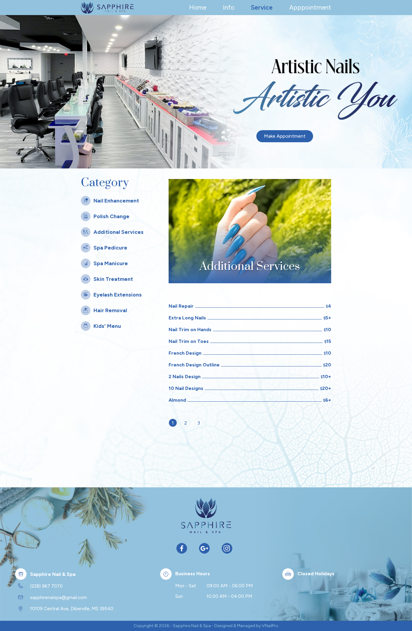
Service (262, 7)
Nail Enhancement (116, 200)
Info (228, 7)
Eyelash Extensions (117, 294)
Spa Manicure (110, 263)
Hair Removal (110, 310)
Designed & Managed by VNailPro (246, 625)
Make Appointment (285, 136)
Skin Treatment (113, 279)
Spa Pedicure (110, 247)
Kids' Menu (107, 326)
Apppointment (310, 7)
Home (197, 7)
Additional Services (118, 232)
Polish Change (111, 216)
